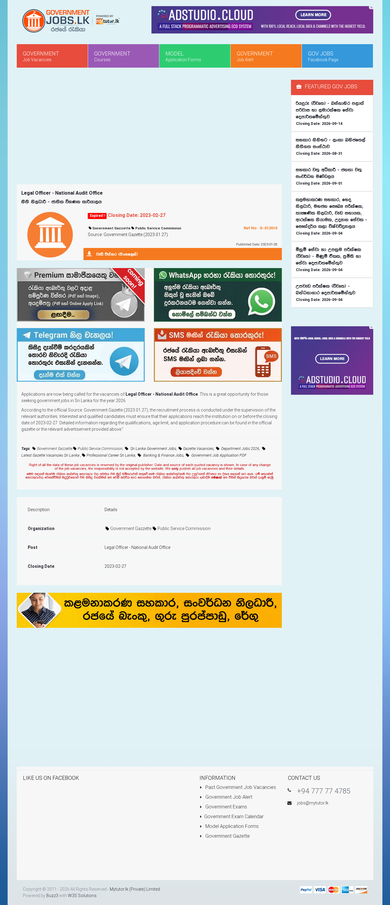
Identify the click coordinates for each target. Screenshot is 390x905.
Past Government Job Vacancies (240, 787)
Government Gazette (227, 836)
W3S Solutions (82, 895)
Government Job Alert (228, 797)
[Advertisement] (149, 122)
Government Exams (225, 807)
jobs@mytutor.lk (312, 803)
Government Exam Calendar (234, 816)
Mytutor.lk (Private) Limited (135, 889)
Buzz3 (52, 895)
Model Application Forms (231, 826)
